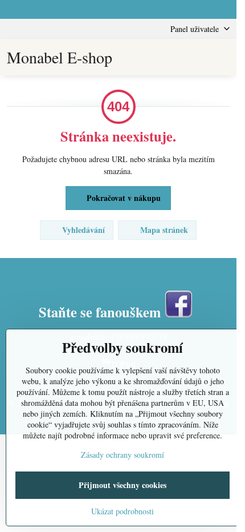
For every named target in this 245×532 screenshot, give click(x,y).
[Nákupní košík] (195, 57)
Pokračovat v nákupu (122, 198)
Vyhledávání (82, 230)
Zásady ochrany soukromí (122, 454)
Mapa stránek (163, 230)
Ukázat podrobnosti (122, 511)
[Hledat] (168, 57)
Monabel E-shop (59, 57)
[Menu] (222, 57)
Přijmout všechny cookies (122, 485)
